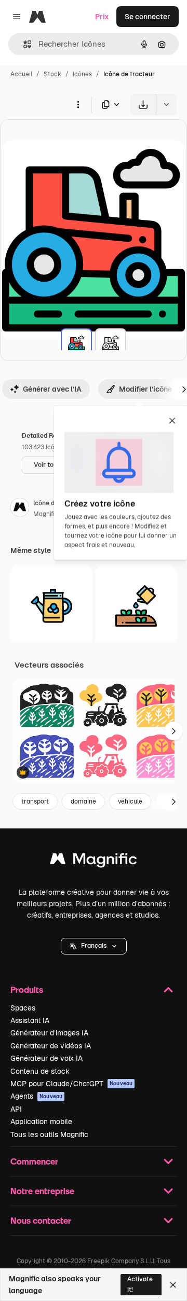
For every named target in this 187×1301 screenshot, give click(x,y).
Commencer (34, 1161)
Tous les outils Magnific (49, 1134)
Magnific (45, 514)
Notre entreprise (42, 1190)
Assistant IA (29, 1020)
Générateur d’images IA (49, 1032)
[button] (94, 946)
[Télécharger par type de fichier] (111, 104)
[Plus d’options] (78, 104)
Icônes (82, 74)
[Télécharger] (143, 104)
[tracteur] (76, 343)
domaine (83, 801)
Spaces (22, 1008)
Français (93, 946)
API (16, 1109)
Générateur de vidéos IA (50, 1045)
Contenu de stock (40, 1071)
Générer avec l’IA (52, 389)
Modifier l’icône (145, 389)
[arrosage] (51, 606)
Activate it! (140, 1284)
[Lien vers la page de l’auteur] (19, 509)
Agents (36, 1096)
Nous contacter (40, 1220)
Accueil (21, 74)
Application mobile (41, 1121)
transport (35, 801)
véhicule (130, 801)
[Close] (173, 1285)
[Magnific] (93, 861)
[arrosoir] (136, 606)
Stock (52, 74)
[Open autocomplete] (23, 44)
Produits (26, 989)
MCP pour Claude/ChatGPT (71, 1083)
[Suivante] (173, 731)
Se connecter (147, 16)
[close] (172, 421)
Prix (102, 16)
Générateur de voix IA (46, 1058)
